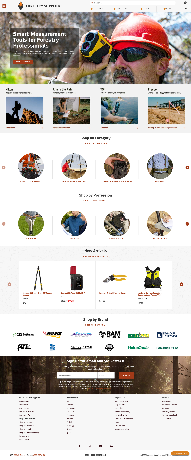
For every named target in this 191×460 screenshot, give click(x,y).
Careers (165, 408)
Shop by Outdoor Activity (29, 433)
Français (70, 412)
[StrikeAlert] (52, 335)
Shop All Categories (94, 144)
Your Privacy (119, 408)
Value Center (24, 440)
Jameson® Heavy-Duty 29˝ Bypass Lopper (37, 294)
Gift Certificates (121, 426)
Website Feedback (169, 415)
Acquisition (166, 419)
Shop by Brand (25, 429)
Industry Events (168, 412)
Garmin (63, 297)
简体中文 (70, 426)
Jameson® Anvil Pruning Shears (112, 293)
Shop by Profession (26, 426)
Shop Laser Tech (23, 62)
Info (68, 401)
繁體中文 (70, 429)
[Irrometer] (167, 348)
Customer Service (169, 405)
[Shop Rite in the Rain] (72, 108)
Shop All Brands (94, 325)
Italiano (70, 419)
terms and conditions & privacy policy (99, 388)
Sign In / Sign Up (121, 401)
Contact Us (167, 401)
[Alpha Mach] (81, 348)
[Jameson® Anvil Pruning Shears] (114, 279)
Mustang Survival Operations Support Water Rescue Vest (150, 294)
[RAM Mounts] (110, 335)
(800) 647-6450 (39, 455)
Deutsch (70, 415)
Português (71, 408)
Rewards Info (24, 415)
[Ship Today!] (24, 108)
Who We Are (24, 401)
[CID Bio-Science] (24, 335)
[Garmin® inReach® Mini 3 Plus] (76, 279)
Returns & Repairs (26, 412)
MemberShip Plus (122, 429)
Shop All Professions (94, 201)
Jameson (25, 298)
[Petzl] (24, 348)
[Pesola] (52, 348)
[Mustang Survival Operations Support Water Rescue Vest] (153, 279)
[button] (187, 167)
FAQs (117, 422)
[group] (31, 169)
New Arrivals (24, 436)
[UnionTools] (138, 348)
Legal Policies (120, 405)
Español (70, 405)
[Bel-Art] (81, 335)
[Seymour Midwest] (167, 335)
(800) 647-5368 (19, 455)
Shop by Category (26, 422)
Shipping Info (24, 405)
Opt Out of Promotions (124, 419)
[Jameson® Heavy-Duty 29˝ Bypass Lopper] (38, 279)
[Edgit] (138, 335)
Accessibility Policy (122, 412)
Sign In (146, 9)
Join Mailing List (121, 415)
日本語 (69, 422)
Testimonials (24, 408)
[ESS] (110, 348)
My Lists (170, 9)
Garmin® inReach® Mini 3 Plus (74, 293)
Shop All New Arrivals (94, 256)
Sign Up (126, 375)
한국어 (69, 433)
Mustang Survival (142, 298)
